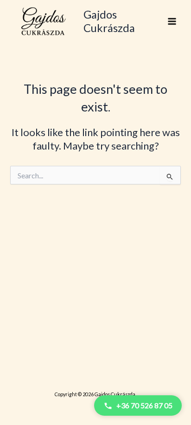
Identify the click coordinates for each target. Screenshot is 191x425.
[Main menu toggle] (172, 21)
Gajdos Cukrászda (109, 21)
